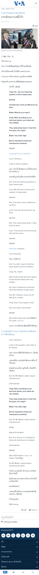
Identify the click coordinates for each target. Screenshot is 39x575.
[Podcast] (28, 535)
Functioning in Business (13, 13)
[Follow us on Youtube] (8, 535)
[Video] (13, 572)
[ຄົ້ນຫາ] (32, 572)
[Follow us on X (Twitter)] (18, 535)
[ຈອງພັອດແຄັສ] (33, 535)
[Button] (35, 26)
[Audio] (23, 572)
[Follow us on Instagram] (13, 535)
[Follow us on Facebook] (3, 535)
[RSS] (23, 535)
